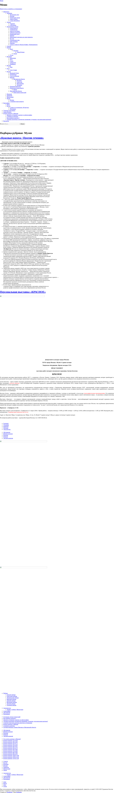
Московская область (19, 79)
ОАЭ (8, 68)
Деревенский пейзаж (13, 697)
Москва (12, 77)
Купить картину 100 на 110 (11, 757)
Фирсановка (20, 83)
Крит (11, 49)
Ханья (15, 53)
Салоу (11, 61)
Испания (9, 56)
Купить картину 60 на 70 (10, 748)
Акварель (9, 13)
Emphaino (19, 792)
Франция (9, 94)
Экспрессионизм (8, 438)
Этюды (9, 22)
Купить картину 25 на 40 (10, 740)
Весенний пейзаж (12, 702)
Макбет (12, 35)
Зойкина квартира (15, 32)
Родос (11, 55)
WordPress (9, 792)
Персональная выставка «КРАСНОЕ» (23, 291)
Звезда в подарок (15, 31)
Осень (5, 786)
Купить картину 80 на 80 (10, 752)
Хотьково (19, 85)
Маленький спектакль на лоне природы (21, 37)
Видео (8, 106)
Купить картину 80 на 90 (10, 754)
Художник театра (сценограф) (11, 717)
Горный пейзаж (11, 694)
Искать (2, 124)
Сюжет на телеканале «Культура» (19, 107)
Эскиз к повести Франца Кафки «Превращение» (24, 44)
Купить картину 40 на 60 (10, 742)
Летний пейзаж (11, 703)
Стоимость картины (12, 116)
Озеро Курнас (21, 52)
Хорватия (9, 95)
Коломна (19, 80)
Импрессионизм (8, 433)
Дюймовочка (13, 29)
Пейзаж (5, 693)
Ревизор (12, 43)
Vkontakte (6, 425)
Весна (5, 783)
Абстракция (6, 432)
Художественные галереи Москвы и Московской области (19, 727)
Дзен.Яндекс (7, 429)
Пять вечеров (14, 41)
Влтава (12, 100)
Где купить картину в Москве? (12, 739)
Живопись (6, 11)
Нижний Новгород (15, 86)
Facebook (6, 423)
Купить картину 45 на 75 (10, 743)
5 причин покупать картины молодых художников (17, 723)
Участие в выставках (9, 110)
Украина (12, 23)
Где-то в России (14, 76)
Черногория (10, 97)
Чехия (8, 98)
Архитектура (7, 708)
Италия (12, 16)
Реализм (5, 435)
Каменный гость (14, 34)
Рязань (15, 89)
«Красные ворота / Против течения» (22, 137)
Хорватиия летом (15, 17)
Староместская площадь (17, 101)
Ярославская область (16, 91)
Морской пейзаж (11, 699)
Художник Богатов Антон (15, 128)
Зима (4, 782)
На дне (12, 38)
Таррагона (13, 62)
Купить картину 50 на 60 (10, 745)
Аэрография (6, 711)
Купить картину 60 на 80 (10, 749)
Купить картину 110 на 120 (11, 758)
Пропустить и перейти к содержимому (11, 9)
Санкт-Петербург (15, 20)
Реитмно (15, 50)
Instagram (6, 426)
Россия (9, 71)
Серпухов (19, 82)
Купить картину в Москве (10, 113)
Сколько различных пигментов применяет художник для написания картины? (29, 119)
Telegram (5, 428)
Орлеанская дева (15, 40)
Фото (8, 104)
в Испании (13, 25)
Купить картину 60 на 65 (10, 746)
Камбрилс (13, 64)
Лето (4, 785)
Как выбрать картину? (13, 118)
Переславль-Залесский (19, 92)
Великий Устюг (14, 73)
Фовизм (5, 436)
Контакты (6, 121)
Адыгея (9, 46)
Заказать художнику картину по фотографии (19, 115)
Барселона (13, 58)
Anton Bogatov (7, 112)
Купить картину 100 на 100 (11, 755)
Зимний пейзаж (11, 700)
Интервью (13, 109)
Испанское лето (14, 14)
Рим (11, 67)
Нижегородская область (17, 88)
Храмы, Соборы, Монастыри (15, 709)
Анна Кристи (14, 28)
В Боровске (13, 74)
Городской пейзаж (12, 696)
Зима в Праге (14, 19)
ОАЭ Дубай (13, 70)
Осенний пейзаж (11, 705)
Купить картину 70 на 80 (10, 751)
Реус (11, 59)
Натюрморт (6, 714)
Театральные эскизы (12, 26)
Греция (9, 47)
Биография (6, 103)
